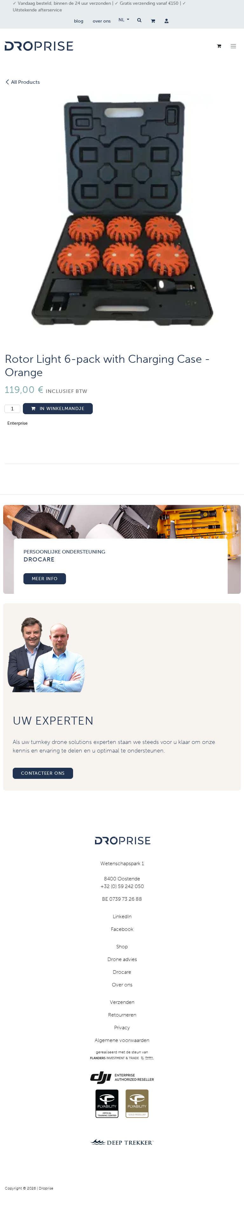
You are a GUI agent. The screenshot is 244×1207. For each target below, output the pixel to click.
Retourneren (122, 1015)
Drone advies (122, 959)
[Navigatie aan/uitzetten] (233, 46)
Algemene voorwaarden (122, 1040)
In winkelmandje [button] (61, 408)
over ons (102, 21)
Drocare (122, 972)
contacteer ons (43, 773)
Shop (122, 947)
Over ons (122, 985)
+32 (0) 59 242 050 (122, 886)
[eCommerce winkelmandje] (153, 21)
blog (78, 21)
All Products (25, 82)
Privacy (122, 1028)
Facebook (122, 929)
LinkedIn (122, 916)
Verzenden (122, 1002)
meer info (45, 578)
